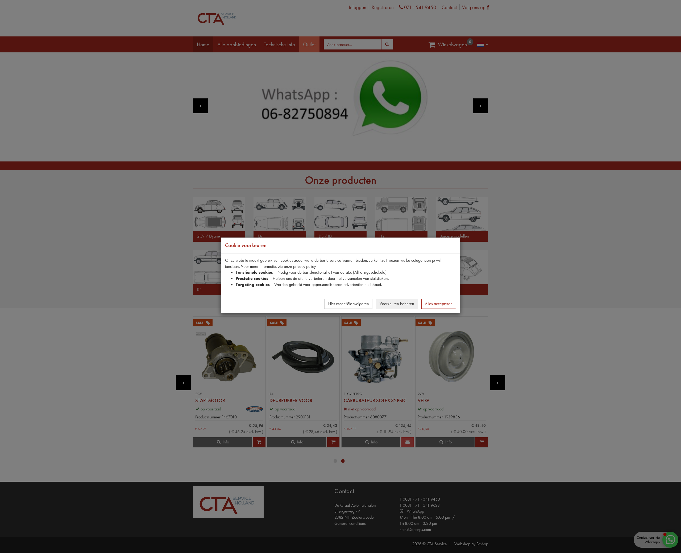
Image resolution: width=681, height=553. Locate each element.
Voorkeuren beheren (397, 303)
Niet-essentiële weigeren (348, 303)
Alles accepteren (438, 303)
